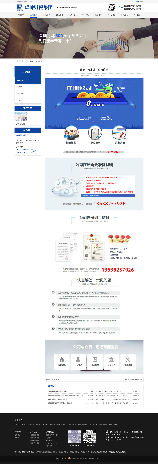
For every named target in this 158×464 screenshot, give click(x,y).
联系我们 (18, 438)
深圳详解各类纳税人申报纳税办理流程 (108, 391)
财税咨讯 (124, 15)
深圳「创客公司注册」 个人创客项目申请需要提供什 (112, 399)
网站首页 (21, 15)
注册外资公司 (34, 443)
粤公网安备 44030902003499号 (79, 458)
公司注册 (41, 61)
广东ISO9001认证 (21, 424)
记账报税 (46, 15)
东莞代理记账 (72, 424)
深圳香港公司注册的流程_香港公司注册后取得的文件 (65, 395)
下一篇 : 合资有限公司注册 (133, 379)
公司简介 (18, 435)
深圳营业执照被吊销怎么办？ (57, 391)
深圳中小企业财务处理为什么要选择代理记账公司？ (112, 403)
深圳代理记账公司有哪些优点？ (58, 399)
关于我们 (137, 15)
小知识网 (52, 424)
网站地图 (91, 458)
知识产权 (111, 15)
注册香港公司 (34, 440)
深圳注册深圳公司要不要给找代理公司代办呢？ (111, 395)
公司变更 (20, 94)
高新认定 (72, 15)
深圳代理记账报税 (52, 435)
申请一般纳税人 (114, 424)
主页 (26, 61)
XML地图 (97, 458)
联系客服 (140, 1)
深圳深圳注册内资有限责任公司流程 (60, 403)
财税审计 (59, 15)
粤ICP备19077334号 (62, 458)
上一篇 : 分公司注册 (52, 379)
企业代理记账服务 (42, 424)
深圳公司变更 (68, 452)
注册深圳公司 (34, 435)
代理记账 (20, 87)
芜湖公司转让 (61, 424)
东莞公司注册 (82, 424)
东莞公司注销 (103, 424)
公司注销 (20, 100)
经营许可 (98, 15)
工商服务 (33, 15)
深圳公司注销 (79, 452)
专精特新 (85, 15)
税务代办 (49, 446)
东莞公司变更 (93, 424)
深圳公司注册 (57, 452)
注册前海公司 (34, 438)
